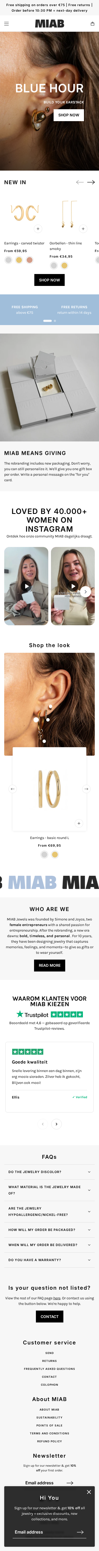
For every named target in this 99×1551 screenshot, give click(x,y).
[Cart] (92, 23)
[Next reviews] (56, 1124)
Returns (49, 1360)
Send (49, 1352)
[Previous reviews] (42, 1124)
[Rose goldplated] (29, 260)
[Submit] (80, 1532)
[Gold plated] (19, 260)
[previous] (12, 789)
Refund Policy (49, 1441)
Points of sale (49, 1425)
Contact (49, 1376)
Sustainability (49, 1417)
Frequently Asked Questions (49, 1368)
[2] (55, 320)
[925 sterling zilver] (54, 266)
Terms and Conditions (49, 1433)
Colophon (49, 1384)
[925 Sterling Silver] (8, 260)
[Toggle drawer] (6, 23)
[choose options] (38, 229)
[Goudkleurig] (64, 266)
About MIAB (49, 1409)
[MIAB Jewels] (49, 24)
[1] (47, 320)
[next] (91, 182)
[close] (89, 1492)
